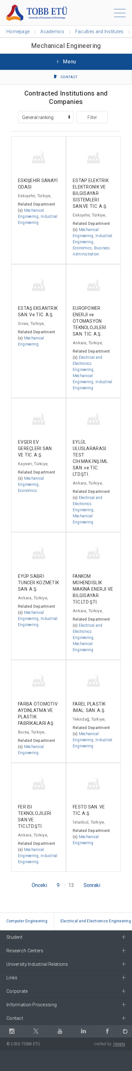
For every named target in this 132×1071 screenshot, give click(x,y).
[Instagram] (12, 1031)
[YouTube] (60, 1031)
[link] (27, 921)
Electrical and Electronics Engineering (87, 363)
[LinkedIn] (83, 1031)
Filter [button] (92, 117)
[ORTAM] (125, 1031)
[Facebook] (107, 1031)
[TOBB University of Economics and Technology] (36, 12)
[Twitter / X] (36, 1031)
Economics (82, 248)
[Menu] (120, 14)
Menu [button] (69, 62)
